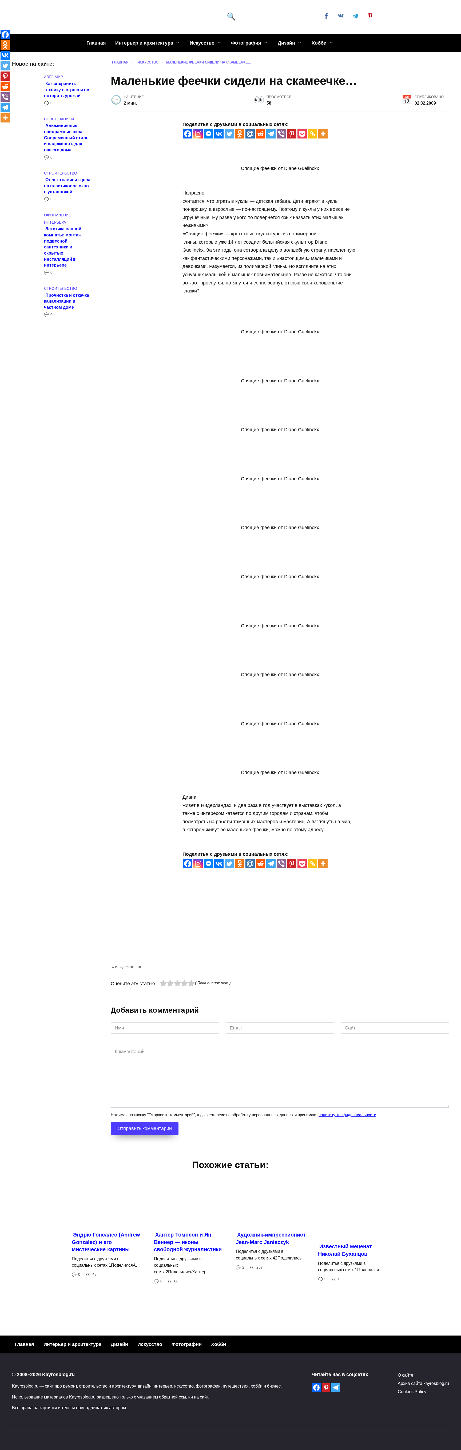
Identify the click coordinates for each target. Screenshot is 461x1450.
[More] (323, 133)
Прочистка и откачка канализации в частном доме (66, 300)
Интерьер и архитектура (144, 43)
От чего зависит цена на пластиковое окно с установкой (67, 185)
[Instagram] (198, 133)
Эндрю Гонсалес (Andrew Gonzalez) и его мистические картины (106, 1242)
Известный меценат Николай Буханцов (345, 1250)
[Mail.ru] (250, 133)
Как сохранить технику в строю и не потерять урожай (66, 89)
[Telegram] (271, 133)
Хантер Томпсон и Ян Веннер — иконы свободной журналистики (188, 1242)
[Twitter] (229, 133)
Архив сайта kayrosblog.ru (423, 1383)
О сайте (405, 1375)
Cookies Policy (412, 1391)
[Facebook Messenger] (208, 133)
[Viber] (281, 133)
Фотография (246, 43)
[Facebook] (187, 133)
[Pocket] (302, 133)
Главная (96, 43)
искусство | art (128, 966)
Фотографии (187, 1344)
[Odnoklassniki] (239, 133)
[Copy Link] (312, 133)
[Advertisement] (271, 926)
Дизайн (286, 43)
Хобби (319, 43)
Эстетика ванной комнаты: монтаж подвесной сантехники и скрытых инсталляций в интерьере (62, 246)
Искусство (202, 43)
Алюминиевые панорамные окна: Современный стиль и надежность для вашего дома (66, 137)
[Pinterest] (291, 133)
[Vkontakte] (219, 133)
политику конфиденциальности (347, 1114)
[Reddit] (260, 133)
